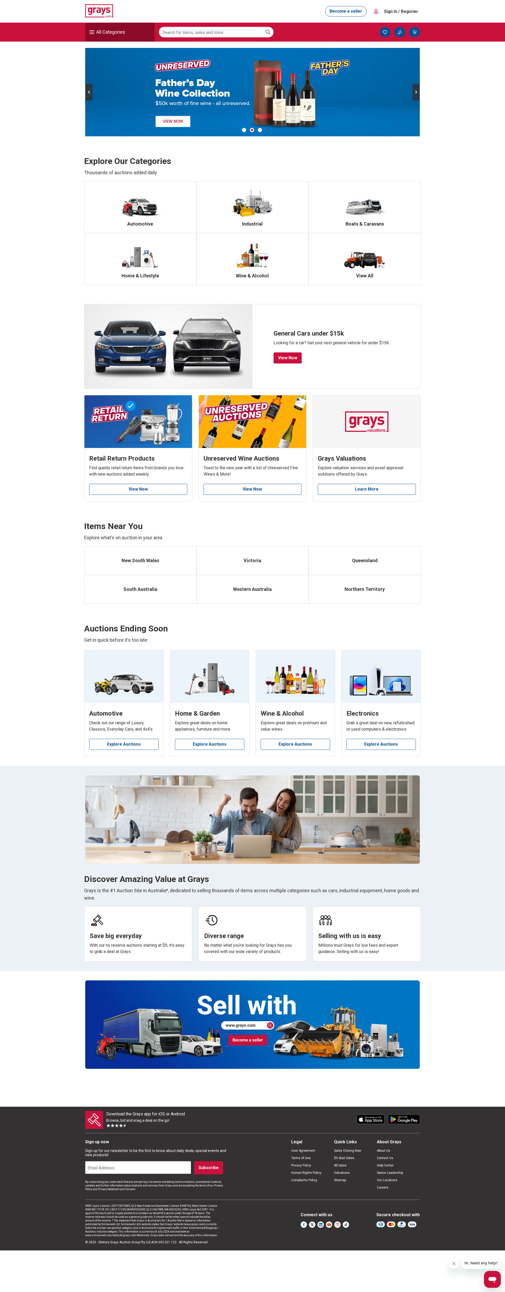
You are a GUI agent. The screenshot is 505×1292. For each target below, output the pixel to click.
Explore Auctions (124, 744)
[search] (268, 32)
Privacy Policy (301, 1165)
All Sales (340, 1165)
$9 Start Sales (344, 1158)
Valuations (342, 1173)
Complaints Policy (304, 1180)
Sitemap (340, 1180)
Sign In (401, 11)
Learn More (366, 489)
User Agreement (303, 1151)
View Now (287, 357)
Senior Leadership (390, 1173)
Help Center (385, 1165)
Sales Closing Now (347, 1151)
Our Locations (387, 1180)
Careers (382, 1187)
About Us (383, 1151)
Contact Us (385, 1158)
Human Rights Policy (306, 1173)
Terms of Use (301, 1158)
